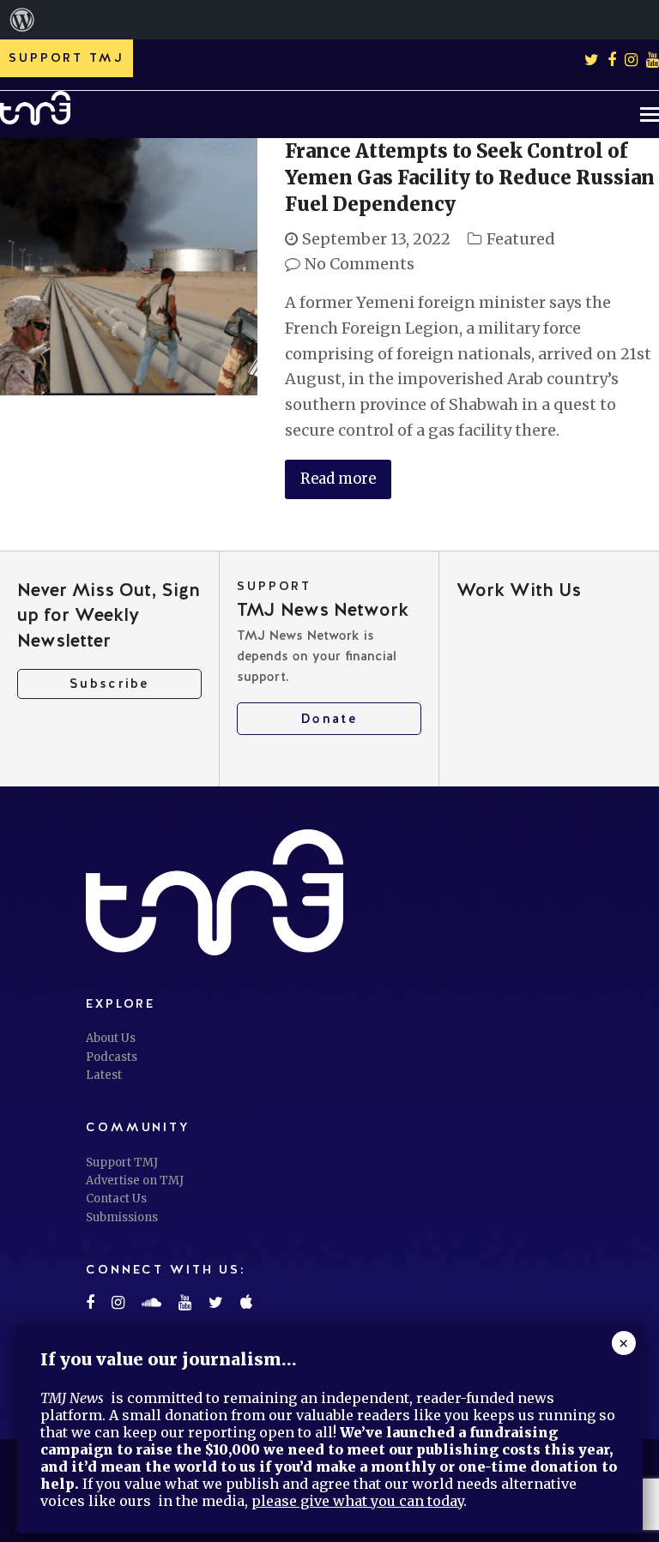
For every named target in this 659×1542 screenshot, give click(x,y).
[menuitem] (22, 19)
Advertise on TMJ (135, 1180)
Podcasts (111, 1057)
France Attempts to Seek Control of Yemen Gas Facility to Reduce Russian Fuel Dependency (470, 177)
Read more (338, 479)
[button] (649, 114)
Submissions (122, 1217)
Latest (104, 1075)
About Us (111, 1038)
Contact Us (116, 1198)
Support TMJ (122, 1162)
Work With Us (518, 589)
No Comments (359, 264)
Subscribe (109, 683)
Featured (521, 239)
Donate (329, 718)
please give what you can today (357, 1500)
